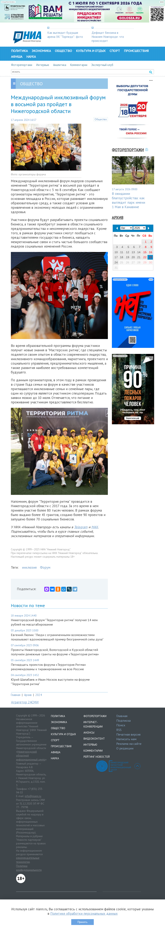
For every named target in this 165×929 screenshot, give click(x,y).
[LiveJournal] (69, 589)
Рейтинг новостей (97, 756)
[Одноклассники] (58, 589)
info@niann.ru (33, 796)
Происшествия (136, 51)
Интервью (42, 65)
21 (138, 257)
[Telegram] (74, 589)
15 (144, 252)
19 (127, 257)
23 (150, 257)
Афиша (16, 56)
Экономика (41, 51)
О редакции (124, 748)
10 (116, 252)
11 (121, 252)
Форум (45, 567)
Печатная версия (128, 734)
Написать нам (126, 739)
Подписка (123, 720)
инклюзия (29, 567)
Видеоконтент (94, 738)
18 (121, 257)
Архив (28, 695)
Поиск (120, 725)
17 (116, 257)
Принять (82, 922)
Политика (19, 51)
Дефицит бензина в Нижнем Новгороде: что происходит (108, 37)
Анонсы (89, 732)
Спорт (115, 51)
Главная (15, 695)
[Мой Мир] (63, 589)
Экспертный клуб (102, 65)
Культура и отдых (91, 51)
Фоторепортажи (21, 65)
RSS (119, 730)
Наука (31, 56)
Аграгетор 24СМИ (25, 702)
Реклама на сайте (128, 744)
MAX (94, 527)
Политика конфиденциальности (29, 868)
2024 (38, 695)
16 (150, 252)
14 (138, 252)
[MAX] (46, 589)
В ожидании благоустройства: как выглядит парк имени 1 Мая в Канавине (128, 200)
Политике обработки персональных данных (84, 913)
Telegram (81, 527)
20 (133, 257)
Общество (63, 51)
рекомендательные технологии (27, 860)
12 (127, 252)
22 (144, 257)
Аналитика (59, 65)
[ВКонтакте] (52, 589)
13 (133, 252)
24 (116, 262)
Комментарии (78, 65)
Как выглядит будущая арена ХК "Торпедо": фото (65, 35)
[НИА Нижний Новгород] (27, 42)
